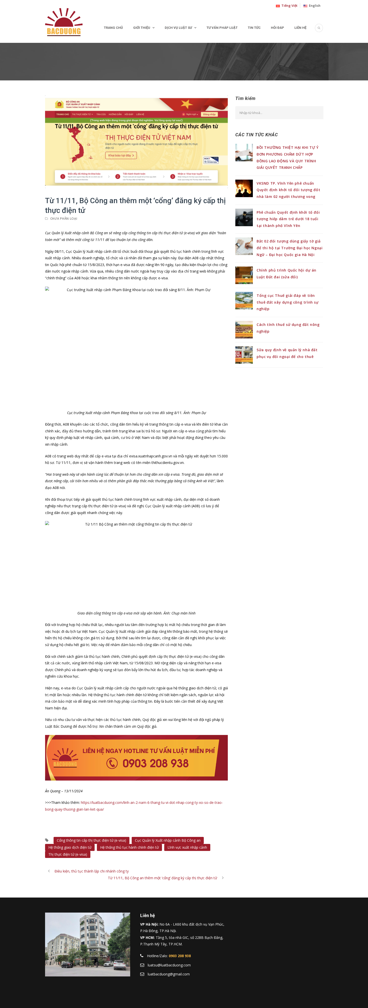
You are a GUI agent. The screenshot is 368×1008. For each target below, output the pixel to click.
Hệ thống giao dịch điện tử (69, 847)
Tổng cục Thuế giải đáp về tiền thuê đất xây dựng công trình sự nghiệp (288, 302)
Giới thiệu (141, 28)
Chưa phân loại (63, 218)
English (313, 5)
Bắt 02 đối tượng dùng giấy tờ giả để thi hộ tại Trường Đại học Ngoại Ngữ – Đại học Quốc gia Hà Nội (289, 248)
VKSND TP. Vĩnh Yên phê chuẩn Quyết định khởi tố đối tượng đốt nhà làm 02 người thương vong (288, 190)
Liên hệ (300, 28)
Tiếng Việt (288, 5)
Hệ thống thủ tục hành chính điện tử (129, 847)
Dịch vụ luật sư (178, 28)
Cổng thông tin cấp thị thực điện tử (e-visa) (91, 840)
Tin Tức (254, 28)
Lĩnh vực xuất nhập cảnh (187, 847)
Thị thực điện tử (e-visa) (67, 854)
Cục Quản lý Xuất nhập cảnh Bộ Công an (168, 840)
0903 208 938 (180, 955)
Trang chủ (113, 28)
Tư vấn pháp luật (222, 28)
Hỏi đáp (277, 28)
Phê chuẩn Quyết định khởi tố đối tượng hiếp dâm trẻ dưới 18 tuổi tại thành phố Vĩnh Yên (288, 219)
